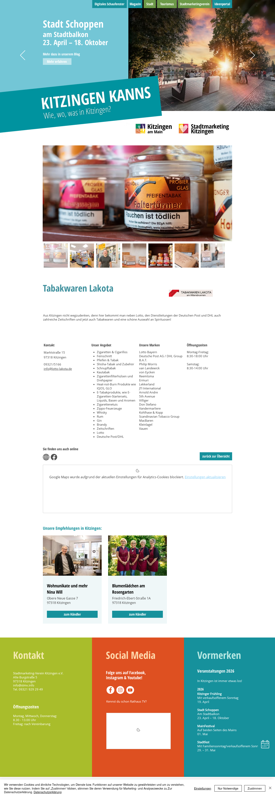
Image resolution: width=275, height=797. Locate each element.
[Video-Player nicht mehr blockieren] (138, 731)
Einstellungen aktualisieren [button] (205, 477)
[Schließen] (270, 788)
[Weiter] (252, 55)
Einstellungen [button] (202, 788)
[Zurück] (22, 55)
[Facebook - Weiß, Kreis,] (110, 690)
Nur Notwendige (228, 788)
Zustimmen (255, 788)
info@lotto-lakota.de (58, 369)
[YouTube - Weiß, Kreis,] (130, 690)
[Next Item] (225, 193)
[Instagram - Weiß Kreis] (120, 690)
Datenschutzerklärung (48, 792)
